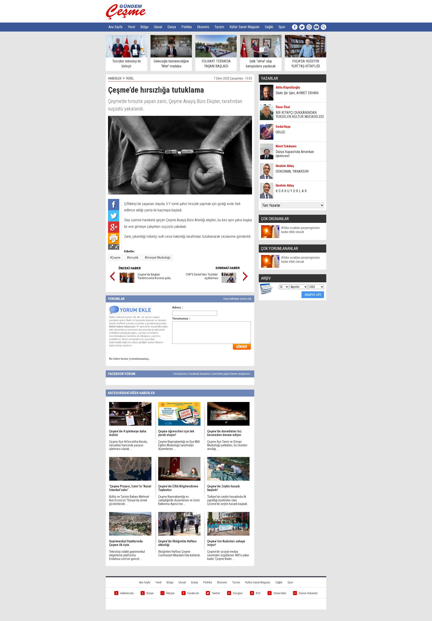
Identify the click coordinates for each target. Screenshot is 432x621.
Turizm (219, 27)
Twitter (216, 593)
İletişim (170, 593)
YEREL (130, 78)
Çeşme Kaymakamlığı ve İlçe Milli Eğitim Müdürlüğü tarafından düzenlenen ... (179, 445)
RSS (258, 593)
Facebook (193, 593)
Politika (186, 27)
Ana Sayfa (115, 27)
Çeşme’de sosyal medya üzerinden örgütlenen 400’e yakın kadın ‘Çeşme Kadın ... (228, 555)
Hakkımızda (127, 593)
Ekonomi (203, 27)
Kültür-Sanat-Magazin (244, 27)
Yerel (131, 27)
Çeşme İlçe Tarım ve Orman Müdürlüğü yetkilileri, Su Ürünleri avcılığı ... (227, 445)
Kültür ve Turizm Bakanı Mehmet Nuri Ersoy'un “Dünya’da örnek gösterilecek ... (129, 500)
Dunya (171, 27)
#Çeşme (115, 257)
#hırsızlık (132, 257)
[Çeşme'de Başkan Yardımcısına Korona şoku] (127, 281)
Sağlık (269, 27)
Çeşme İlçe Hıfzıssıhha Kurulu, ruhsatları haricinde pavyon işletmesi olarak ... (128, 445)
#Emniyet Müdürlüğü (158, 257)
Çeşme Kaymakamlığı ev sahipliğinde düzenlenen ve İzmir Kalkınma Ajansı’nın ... (179, 500)
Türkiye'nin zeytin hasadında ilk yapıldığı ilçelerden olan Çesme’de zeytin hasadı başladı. (227, 500)
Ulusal (158, 27)
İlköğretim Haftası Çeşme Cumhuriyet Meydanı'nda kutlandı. (179, 553)
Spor (282, 27)
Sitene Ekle (279, 593)
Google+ (238, 593)
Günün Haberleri (308, 593)
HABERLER (115, 78)
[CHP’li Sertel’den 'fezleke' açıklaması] (229, 281)
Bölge (144, 27)
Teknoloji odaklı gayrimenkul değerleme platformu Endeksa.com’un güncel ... (127, 555)
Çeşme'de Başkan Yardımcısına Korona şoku (154, 276)
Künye (149, 593)
